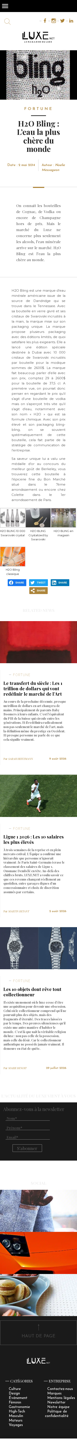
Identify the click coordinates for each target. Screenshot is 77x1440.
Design (14, 1393)
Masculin (16, 1416)
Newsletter (56, 1402)
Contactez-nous (60, 1389)
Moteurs (15, 1420)
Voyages (16, 1425)
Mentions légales (61, 1398)
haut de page (38, 1336)
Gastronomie (19, 1407)
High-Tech (17, 1411)
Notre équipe (58, 1407)
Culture (15, 1389)
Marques (54, 1393)
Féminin (15, 1402)
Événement (18, 1398)
